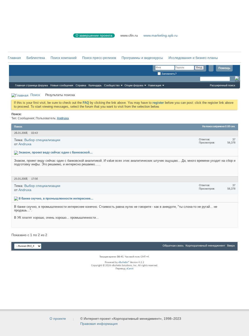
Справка (81, 85)
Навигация (154, 85)
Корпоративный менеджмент (205, 245)
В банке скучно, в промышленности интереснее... (56, 198)
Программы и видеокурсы (142, 58)
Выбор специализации (42, 140)
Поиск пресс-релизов (99, 58)
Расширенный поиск (222, 85)
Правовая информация (99, 324)
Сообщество (112, 85)
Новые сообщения (61, 85)
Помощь (224, 68)
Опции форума (133, 85)
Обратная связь (173, 245)
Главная (14, 58)
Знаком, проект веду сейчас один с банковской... (56, 152)
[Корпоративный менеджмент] (36, 38)
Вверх (231, 245)
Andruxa (24, 144)
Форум (19, 79)
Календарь (95, 85)
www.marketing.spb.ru (160, 35)
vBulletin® (123, 262)
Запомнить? (169, 73)
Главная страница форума (31, 85)
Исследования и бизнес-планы (193, 58)
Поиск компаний (64, 58)
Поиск (35, 95)
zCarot (129, 268)
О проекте (58, 318)
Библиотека (36, 58)
